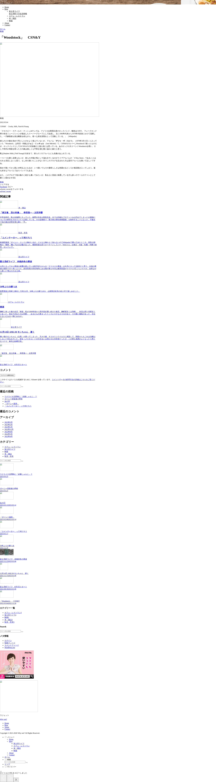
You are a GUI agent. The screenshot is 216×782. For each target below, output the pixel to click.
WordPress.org (9, 648)
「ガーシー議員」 (11, 404)
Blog (6, 725)
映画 (2, 182)
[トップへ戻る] (1, 771)
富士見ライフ (19, 744)
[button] (10, 187)
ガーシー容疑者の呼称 (13, 399)
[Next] (10, 778)
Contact (7, 729)
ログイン (8, 641)
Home (6, 723)
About (6, 727)
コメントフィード (11, 645)
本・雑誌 (17, 748)
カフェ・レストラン (22, 746)
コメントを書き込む (7, 375)
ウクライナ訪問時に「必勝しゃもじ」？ (20, 397)
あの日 (7, 401)
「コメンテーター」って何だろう (18, 406)
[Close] (16, 780)
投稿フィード (9, 643)
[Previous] (3, 778)
